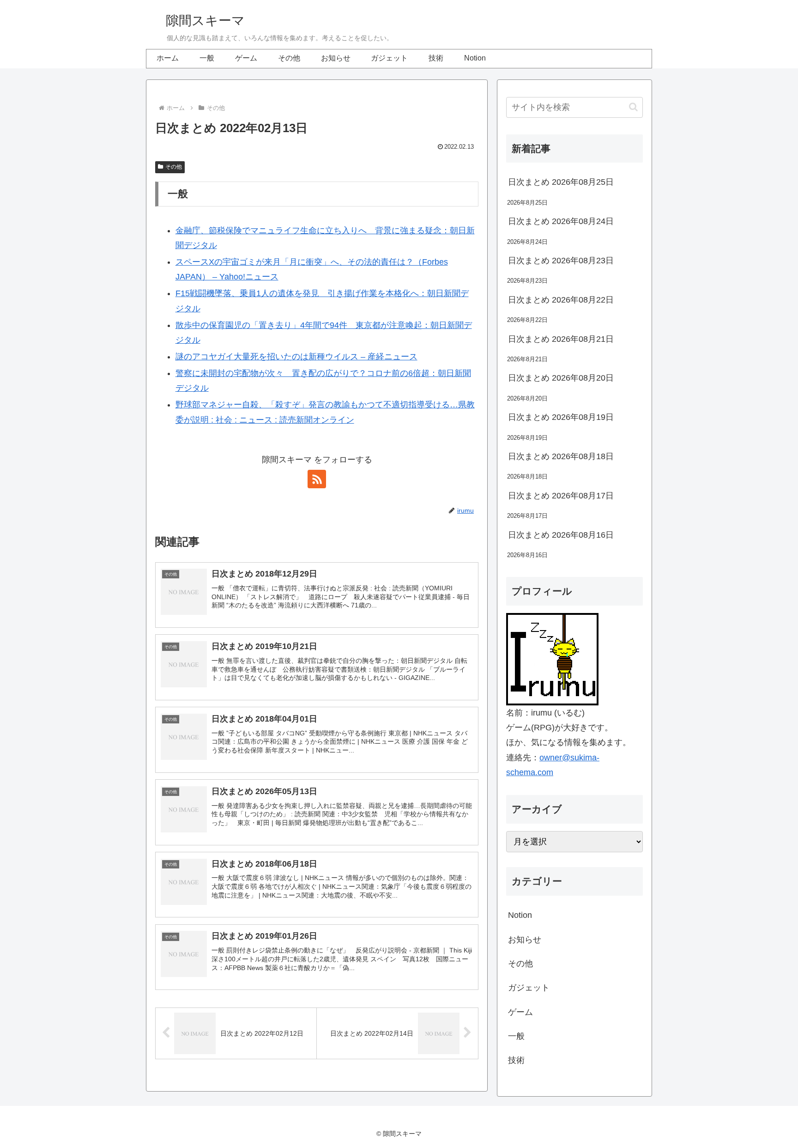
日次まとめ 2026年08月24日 (561, 221)
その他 (173, 167)
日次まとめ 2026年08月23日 (561, 260)
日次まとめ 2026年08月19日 (561, 417)
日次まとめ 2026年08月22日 (561, 299)
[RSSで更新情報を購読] (317, 479)
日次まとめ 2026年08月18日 (561, 456)
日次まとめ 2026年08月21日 (561, 339)
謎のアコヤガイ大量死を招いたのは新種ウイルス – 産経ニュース (296, 356)
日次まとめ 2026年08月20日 (561, 377)
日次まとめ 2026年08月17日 (561, 495)
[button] (633, 107)
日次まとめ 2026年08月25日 (561, 182)
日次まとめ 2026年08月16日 (561, 535)
